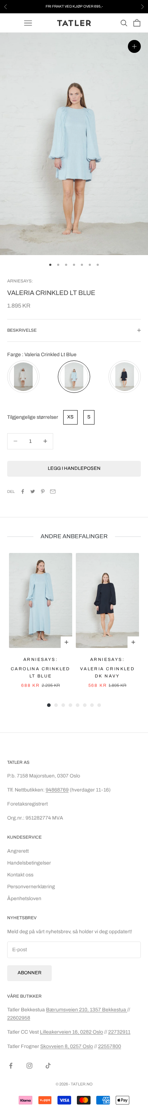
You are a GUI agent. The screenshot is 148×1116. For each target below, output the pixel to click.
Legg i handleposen (74, 468)
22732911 (119, 1032)
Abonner (29, 972)
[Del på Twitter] (33, 491)
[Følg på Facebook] (10, 1065)
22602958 (18, 1018)
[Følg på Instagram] (29, 1065)
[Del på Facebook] (23, 491)
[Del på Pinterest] (43, 491)
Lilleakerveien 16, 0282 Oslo (71, 1032)
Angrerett (18, 851)
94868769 (57, 790)
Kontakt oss (20, 874)
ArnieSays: (20, 280)
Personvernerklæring (31, 886)
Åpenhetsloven (24, 898)
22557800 (109, 1046)
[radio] (23, 376)
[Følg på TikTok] (48, 1065)
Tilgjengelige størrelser (32, 417)
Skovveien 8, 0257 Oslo (66, 1046)
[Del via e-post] (53, 491)
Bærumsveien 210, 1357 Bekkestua (86, 1009)
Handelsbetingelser (29, 863)
